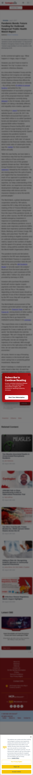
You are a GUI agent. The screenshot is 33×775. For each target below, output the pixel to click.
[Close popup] (29, 375)
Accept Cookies (16, 771)
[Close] (31, 737)
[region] (16, 755)
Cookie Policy (15, 758)
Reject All (16, 767)
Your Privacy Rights (16, 761)
